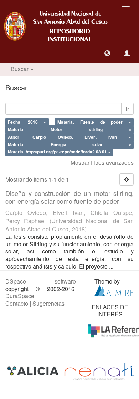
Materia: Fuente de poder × (94, 122)
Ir (127, 108)
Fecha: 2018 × (27, 122)
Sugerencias (48, 303)
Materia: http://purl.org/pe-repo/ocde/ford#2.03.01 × (59, 152)
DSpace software (40, 281)
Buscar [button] (20, 69)
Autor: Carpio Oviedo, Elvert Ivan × (69, 137)
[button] (107, 53)
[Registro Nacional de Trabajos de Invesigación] (99, 370)
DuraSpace (19, 296)
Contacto (16, 303)
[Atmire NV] (114, 290)
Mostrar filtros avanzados (102, 162)
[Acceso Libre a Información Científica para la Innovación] (33, 370)
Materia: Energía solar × (69, 144)
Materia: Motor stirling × (69, 129)
